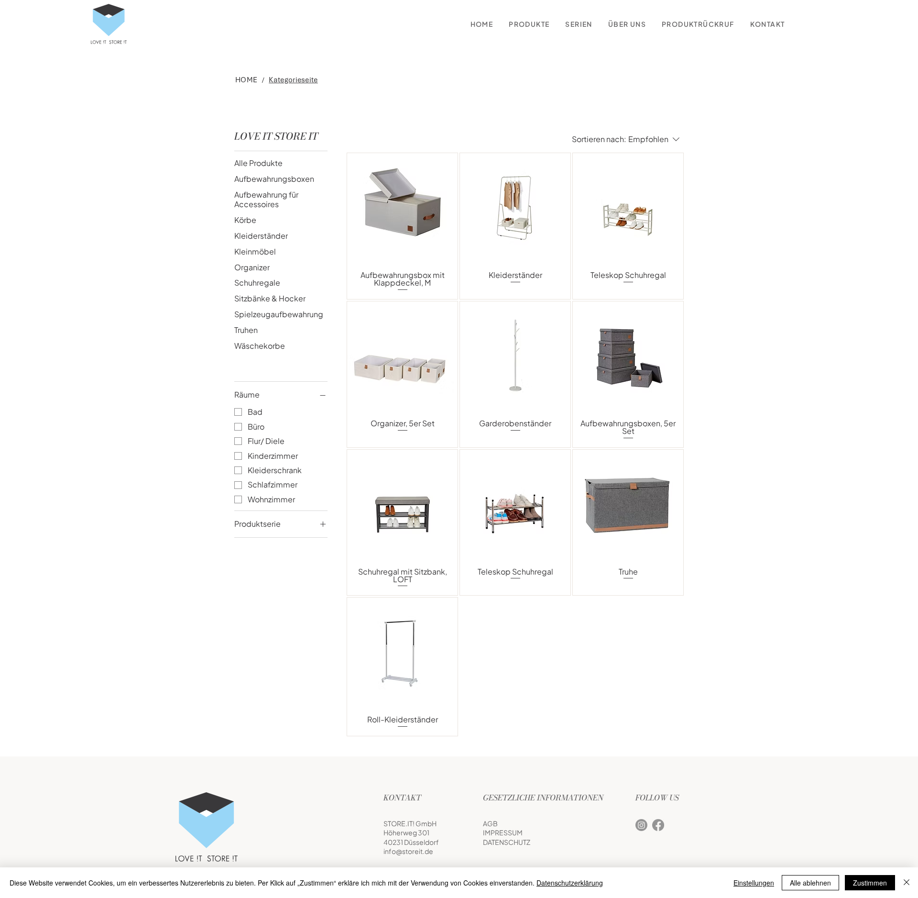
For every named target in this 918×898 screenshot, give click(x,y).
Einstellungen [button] (753, 882)
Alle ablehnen (810, 882)
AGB (490, 823)
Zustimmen (870, 882)
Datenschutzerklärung (569, 882)
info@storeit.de (408, 851)
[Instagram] (641, 825)
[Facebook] (658, 825)
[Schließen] (906, 882)
